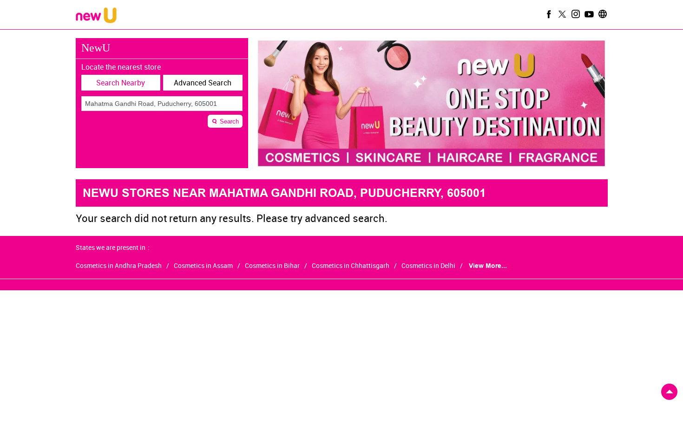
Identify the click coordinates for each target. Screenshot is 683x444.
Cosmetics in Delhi (428, 265)
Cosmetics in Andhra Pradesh (119, 265)
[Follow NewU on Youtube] (588, 14)
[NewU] (96, 16)
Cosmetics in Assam (203, 265)
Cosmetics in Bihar (272, 265)
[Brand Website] (602, 14)
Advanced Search (202, 83)
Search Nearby (120, 83)
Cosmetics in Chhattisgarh (350, 265)
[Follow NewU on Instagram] (575, 14)
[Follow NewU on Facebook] (548, 14)
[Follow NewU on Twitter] (561, 14)
